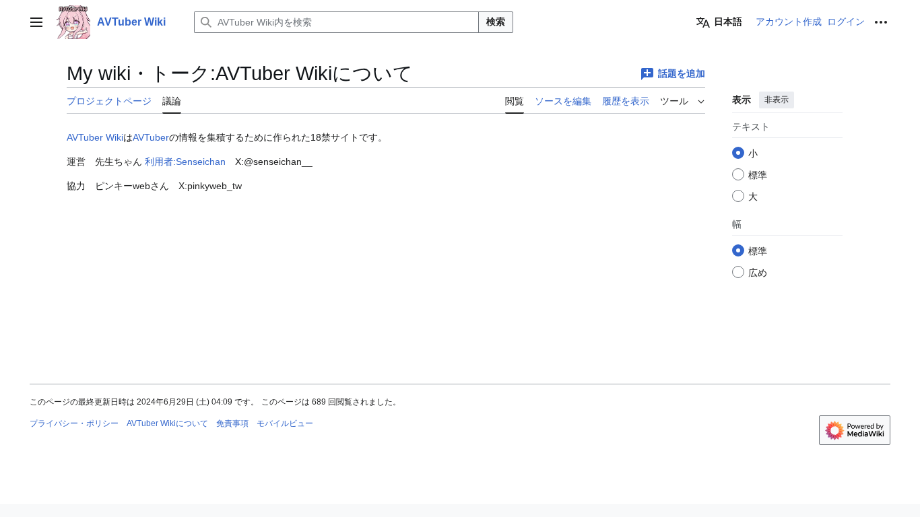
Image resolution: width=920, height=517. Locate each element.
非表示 (776, 99)
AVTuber (151, 137)
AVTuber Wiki (95, 137)
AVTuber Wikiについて (167, 423)
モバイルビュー (285, 423)
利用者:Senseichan (185, 161)
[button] (36, 22)
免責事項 (232, 423)
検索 (495, 21)
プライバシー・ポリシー (74, 423)
